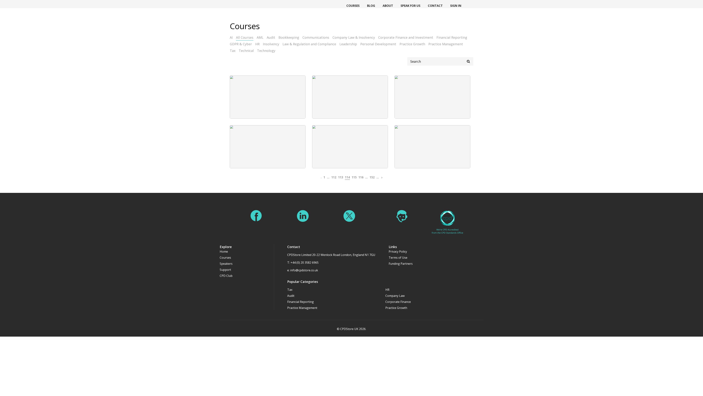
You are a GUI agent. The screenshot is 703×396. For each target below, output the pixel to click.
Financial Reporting (451, 37)
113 (340, 177)
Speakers (226, 264)
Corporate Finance (398, 302)
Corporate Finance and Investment (405, 37)
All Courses (244, 37)
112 (333, 177)
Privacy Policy (398, 252)
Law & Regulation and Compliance (309, 44)
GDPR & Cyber (241, 44)
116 (360, 177)
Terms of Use (398, 258)
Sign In (455, 6)
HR (257, 44)
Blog (371, 6)
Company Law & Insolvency (353, 37)
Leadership (348, 44)
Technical (246, 50)
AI (231, 37)
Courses (353, 6)
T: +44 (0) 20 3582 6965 (303, 263)
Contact (435, 6)
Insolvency (271, 44)
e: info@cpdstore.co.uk (302, 270)
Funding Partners (401, 264)
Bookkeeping (288, 37)
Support (225, 270)
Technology (266, 50)
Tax (232, 50)
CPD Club (226, 276)
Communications (315, 37)
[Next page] (381, 177)
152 (372, 177)
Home (224, 252)
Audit (271, 37)
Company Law (395, 296)
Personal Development (378, 44)
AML (260, 37)
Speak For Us (410, 6)
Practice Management (445, 44)
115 (354, 177)
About (388, 6)
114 (347, 177)
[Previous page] (321, 177)
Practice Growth (412, 44)
